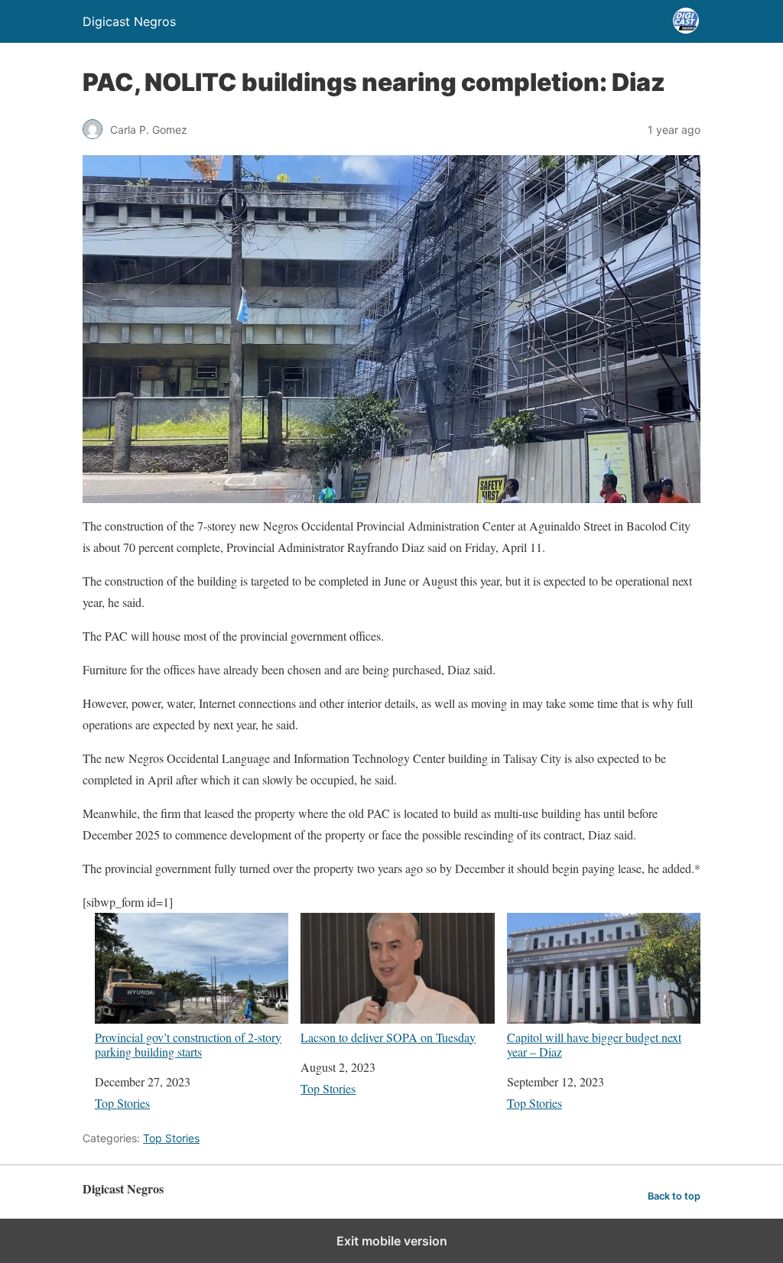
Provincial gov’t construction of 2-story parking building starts (188, 1044)
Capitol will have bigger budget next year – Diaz (594, 1044)
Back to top (674, 1196)
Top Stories (122, 1103)
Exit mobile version (391, 1240)
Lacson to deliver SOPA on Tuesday (388, 1036)
